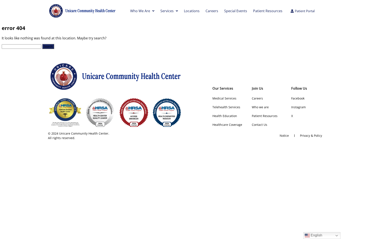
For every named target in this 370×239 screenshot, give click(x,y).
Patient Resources (267, 11)
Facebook (297, 98)
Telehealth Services (226, 107)
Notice (284, 136)
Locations (192, 11)
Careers (212, 11)
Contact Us (259, 125)
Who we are (260, 107)
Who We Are (140, 11)
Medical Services (224, 98)
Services (167, 11)
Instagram (298, 107)
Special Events (235, 11)
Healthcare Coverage (227, 125)
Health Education (224, 116)
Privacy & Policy (311, 136)
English (316, 235)
